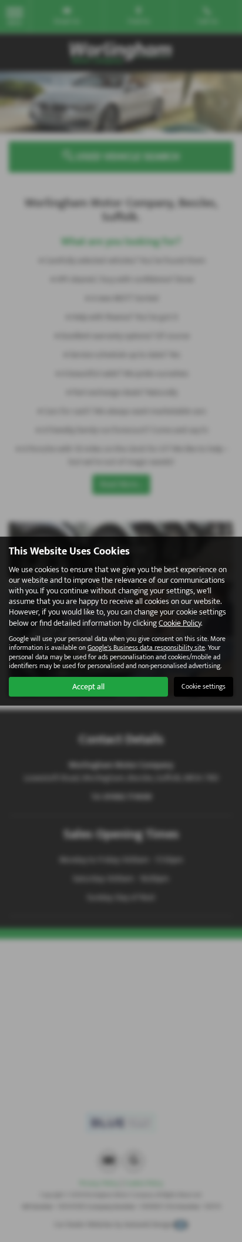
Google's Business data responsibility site (146, 647)
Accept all (88, 686)
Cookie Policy (180, 622)
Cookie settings (204, 686)
